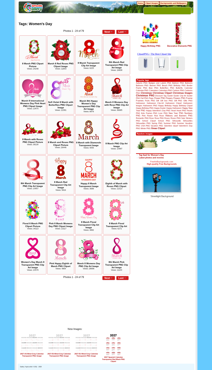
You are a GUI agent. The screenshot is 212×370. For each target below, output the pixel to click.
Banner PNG (155, 85)
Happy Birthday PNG (150, 46)
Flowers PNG (179, 98)
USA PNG (145, 126)
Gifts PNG (187, 101)
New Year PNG (176, 113)
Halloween (140, 103)
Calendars (153, 90)
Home (140, 3)
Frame (189, 98)
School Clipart (149, 121)
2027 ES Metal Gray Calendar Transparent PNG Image (59, 355)
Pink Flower (147, 116)
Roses (167, 118)
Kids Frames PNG (149, 113)
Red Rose (159, 116)
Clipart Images (151, 3)
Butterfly (179, 88)
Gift (157, 101)
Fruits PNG (150, 101)
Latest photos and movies (151, 157)
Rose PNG (159, 118)
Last (121, 32)
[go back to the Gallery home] (33, 7)
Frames (140, 100)
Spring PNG (157, 123)
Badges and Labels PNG (160, 83)
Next (107, 32)
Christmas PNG (145, 95)
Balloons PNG (142, 85)
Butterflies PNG (167, 88)
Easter (170, 96)
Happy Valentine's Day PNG (158, 111)
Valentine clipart (171, 126)
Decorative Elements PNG (179, 46)
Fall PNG (144, 98)
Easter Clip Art (180, 96)
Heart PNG (181, 111)
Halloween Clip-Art (155, 103)
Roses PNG (176, 118)
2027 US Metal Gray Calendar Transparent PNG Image (32, 355)
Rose (151, 118)
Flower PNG (159, 98)
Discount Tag (161, 96)
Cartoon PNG (178, 90)
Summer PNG (170, 123)
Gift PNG (178, 101)
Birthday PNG (179, 85)
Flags (151, 98)
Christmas (146, 93)
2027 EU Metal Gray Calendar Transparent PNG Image (86, 355)
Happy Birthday (164, 106)
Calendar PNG (142, 90)
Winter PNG (146, 128)
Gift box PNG (166, 101)
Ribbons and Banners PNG (178, 116)
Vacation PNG (157, 126)
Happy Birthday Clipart (182, 106)
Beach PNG (167, 85)
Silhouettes (187, 121)
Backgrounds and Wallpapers (173, 3)
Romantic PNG (142, 118)
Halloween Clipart (173, 103)
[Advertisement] (75, 303)
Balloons (188, 83)
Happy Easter (160, 108)
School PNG (164, 121)
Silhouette (176, 121)
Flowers (169, 98)
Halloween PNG (150, 106)
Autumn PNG (141, 83)
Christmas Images (182, 93)
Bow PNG (153, 88)
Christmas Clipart (162, 93)
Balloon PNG (178, 83)
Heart (173, 111)
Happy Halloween (174, 108)
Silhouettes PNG (143, 123)
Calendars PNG (165, 90)
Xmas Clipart (158, 128)
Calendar (188, 88)
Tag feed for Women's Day (151, 155)
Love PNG (162, 113)
